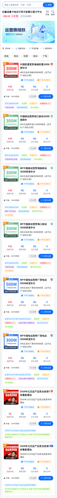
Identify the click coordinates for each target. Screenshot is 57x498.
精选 (6, 56)
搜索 (49, 5)
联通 (26, 56)
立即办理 (47, 96)
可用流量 (35, 48)
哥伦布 (7, 48)
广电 (45, 56)
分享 (34, 96)
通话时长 (48, 48)
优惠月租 (21, 48)
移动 (35, 56)
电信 (16, 56)
